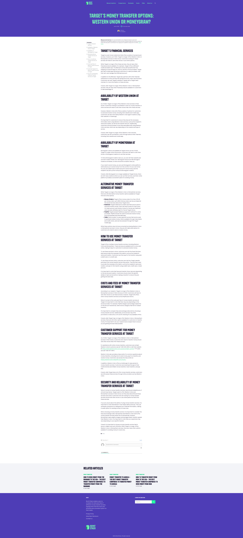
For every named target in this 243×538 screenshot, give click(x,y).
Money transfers (111, 3)
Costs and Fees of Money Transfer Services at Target (93, 65)
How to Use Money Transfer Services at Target (92, 60)
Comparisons (122, 3)
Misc (103, 433)
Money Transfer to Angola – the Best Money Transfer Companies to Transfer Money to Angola (120, 480)
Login (140, 440)
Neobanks (131, 3)
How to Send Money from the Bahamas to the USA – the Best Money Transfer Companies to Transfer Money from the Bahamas (95, 482)
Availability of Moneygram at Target (93, 51)
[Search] (153, 502)
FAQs (143, 3)
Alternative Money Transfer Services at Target (92, 56)
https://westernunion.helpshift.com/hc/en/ (113, 359)
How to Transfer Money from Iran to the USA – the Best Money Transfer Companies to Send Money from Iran (147, 480)
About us (149, 3)
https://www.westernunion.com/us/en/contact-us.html (118, 348)
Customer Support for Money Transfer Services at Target (93, 70)
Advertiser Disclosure (92, 516)
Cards (137, 3)
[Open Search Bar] (155, 3)
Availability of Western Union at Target (93, 48)
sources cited (127, 26)
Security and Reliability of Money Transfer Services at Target (93, 75)
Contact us (89, 518)
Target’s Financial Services (92, 44)
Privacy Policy (90, 514)
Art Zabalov (122, 31)
